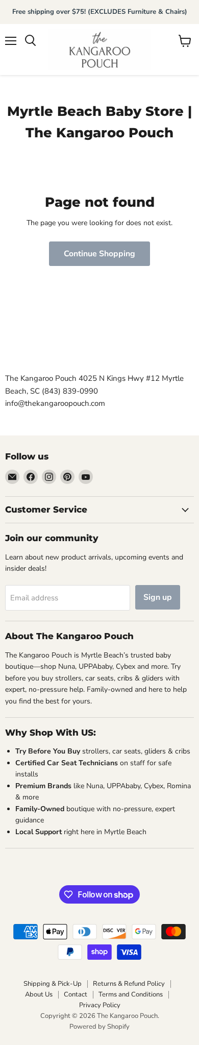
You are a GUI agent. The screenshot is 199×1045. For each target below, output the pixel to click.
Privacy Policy (99, 1005)
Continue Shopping (99, 253)
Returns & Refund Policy (129, 983)
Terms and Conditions (130, 994)
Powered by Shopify (99, 1026)
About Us (39, 994)
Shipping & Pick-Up (52, 983)
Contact (75, 994)
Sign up (157, 597)
